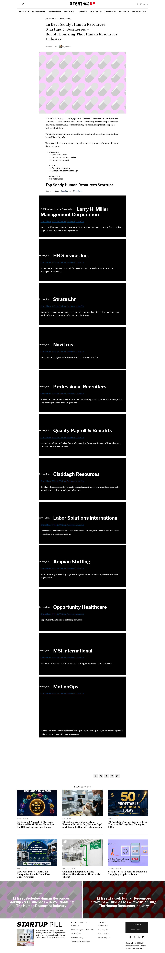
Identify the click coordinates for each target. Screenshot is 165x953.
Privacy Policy (77, 938)
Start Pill (68, 47)
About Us (75, 925)
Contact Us (76, 934)
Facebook (71, 221)
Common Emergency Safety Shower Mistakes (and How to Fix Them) (81, 874)
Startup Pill (66, 18)
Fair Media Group (135, 948)
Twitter (62, 221)
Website (55, 221)
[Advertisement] (82, 713)
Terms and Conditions (80, 942)
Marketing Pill (104, 938)
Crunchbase (65, 191)
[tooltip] (137, 4)
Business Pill (103, 934)
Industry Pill (51, 18)
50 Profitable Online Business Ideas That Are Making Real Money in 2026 (128, 824)
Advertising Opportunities (82, 930)
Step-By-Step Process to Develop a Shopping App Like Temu (127, 872)
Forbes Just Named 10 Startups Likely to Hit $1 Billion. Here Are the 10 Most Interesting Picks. (35, 824)
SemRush (78, 191)
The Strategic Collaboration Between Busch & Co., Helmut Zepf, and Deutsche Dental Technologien (82, 824)
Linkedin (80, 221)
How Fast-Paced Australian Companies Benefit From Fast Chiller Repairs (33, 874)
